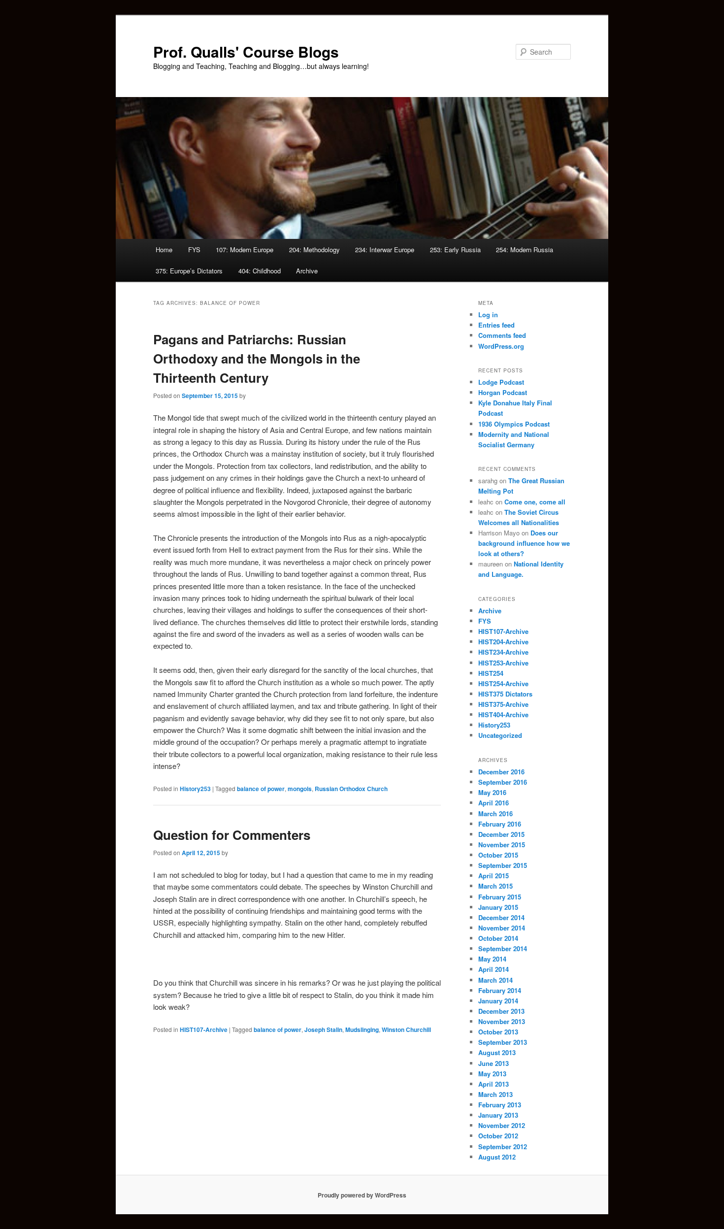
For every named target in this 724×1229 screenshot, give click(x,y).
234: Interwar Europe (384, 249)
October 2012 (498, 1135)
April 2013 (493, 1084)
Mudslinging (362, 1029)
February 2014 (499, 990)
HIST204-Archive (503, 641)
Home (164, 249)
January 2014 (498, 1000)
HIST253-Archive (503, 662)
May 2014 (492, 958)
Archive (307, 270)
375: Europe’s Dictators (189, 270)
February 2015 (499, 896)
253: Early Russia (455, 249)
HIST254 (490, 673)
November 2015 (501, 844)
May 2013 (492, 1073)
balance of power (261, 788)
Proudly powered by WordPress (362, 1195)
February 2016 (499, 824)
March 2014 (495, 980)
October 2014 (498, 938)
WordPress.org (501, 346)
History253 (195, 788)
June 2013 (493, 1063)
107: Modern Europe (244, 249)
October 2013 (498, 1031)
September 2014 (502, 948)
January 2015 (498, 907)
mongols (300, 788)
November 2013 (501, 1021)
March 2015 (495, 886)
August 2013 (497, 1052)
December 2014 (501, 917)
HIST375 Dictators (505, 693)
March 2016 (495, 813)
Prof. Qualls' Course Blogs (246, 51)
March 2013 (495, 1094)
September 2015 (502, 865)
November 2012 (501, 1125)
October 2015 (498, 855)
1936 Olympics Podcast (514, 424)
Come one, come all (534, 501)
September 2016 (502, 782)
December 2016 (501, 771)
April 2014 (493, 969)
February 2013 (499, 1104)
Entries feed (496, 325)
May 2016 (492, 792)
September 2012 (502, 1146)
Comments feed (502, 335)
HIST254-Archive (503, 683)
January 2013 (498, 1115)
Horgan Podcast (502, 392)
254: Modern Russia (524, 249)
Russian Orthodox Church (351, 788)
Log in (488, 314)
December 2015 (501, 834)
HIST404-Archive (503, 714)
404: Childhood (259, 270)
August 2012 (497, 1157)
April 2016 (493, 802)
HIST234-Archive (503, 652)
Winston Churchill (406, 1029)
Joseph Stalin (323, 1029)
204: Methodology (314, 249)
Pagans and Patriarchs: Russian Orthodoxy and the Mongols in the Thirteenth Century (256, 358)
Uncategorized (500, 735)
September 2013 (502, 1042)
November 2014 (501, 927)
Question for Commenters (231, 835)
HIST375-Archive (503, 704)
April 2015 (493, 875)
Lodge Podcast (501, 382)
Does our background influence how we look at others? (524, 543)
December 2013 (501, 1011)
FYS (194, 249)
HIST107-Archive (204, 1029)
